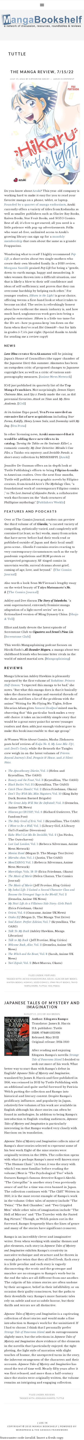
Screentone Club (17, 636)
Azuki (37, 191)
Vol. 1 (20, 862)
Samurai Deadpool (46, 708)
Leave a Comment (63, 79)
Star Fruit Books (60, 982)
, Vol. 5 (28, 771)
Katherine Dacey (39, 79)
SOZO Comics (41, 982)
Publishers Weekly (51, 502)
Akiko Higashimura (34, 979)
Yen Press (18, 426)
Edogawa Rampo (45, 1398)
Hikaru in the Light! (41, 295)
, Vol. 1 (26, 821)
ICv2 (21, 403)
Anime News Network (55, 376)
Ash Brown (53, 1014)
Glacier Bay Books (66, 979)
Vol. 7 (29, 922)
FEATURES (50, 975)
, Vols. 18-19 (23, 871)
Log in (43, 1423)
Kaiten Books (15, 982)
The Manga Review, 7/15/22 (42, 72)
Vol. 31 (21, 784)
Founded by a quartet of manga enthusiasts (35, 204)
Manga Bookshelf (42, 24)
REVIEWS (50, 1394)
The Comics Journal (23, 592)
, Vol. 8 (27, 954)
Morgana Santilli (16, 268)
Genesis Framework (54, 1430)
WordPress (23, 1430)
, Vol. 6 (25, 812)
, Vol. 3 (25, 780)
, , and (38, 758)
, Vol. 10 (35, 793)
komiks (28, 982)
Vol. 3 (36, 803)
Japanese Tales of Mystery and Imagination (42, 1005)
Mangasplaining (57, 658)
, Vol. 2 (25, 789)
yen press (54, 986)
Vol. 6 (16, 912)
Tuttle (43, 986)
